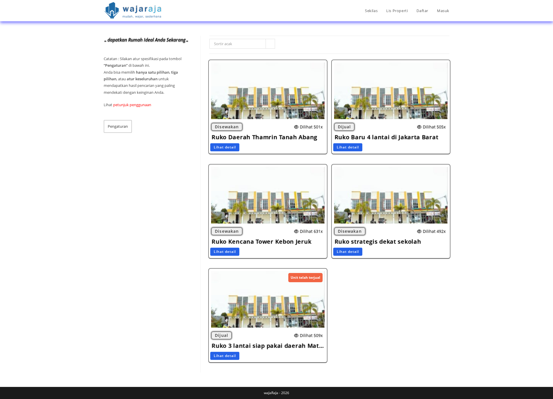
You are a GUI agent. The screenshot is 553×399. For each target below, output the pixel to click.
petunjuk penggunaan (132, 104)
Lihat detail (225, 147)
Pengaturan (118, 126)
